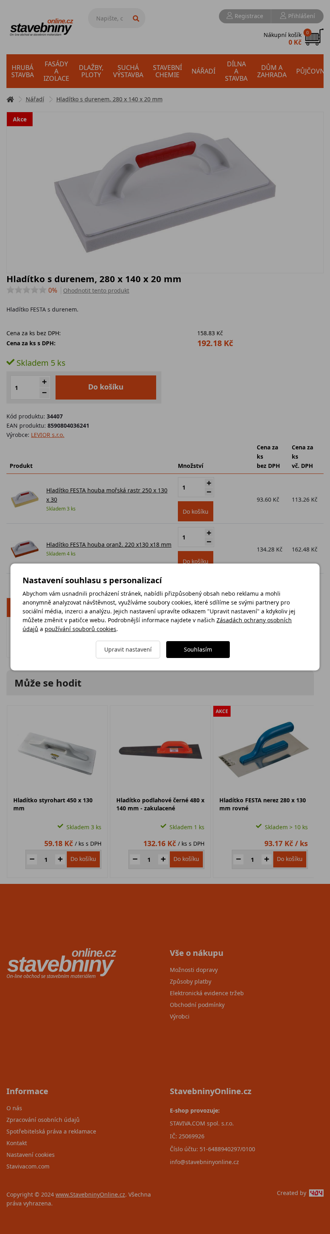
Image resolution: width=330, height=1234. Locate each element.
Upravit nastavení (128, 649)
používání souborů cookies (80, 629)
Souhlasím (198, 649)
